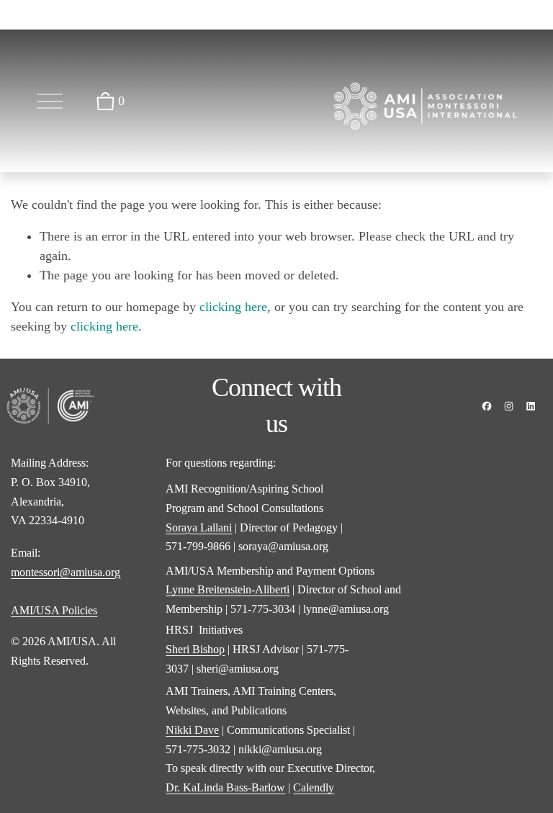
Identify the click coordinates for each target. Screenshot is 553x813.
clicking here (233, 307)
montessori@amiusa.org (65, 572)
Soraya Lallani (199, 527)
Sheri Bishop (195, 649)
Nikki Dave (192, 730)
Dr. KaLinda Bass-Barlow (225, 787)
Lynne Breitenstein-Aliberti (227, 589)
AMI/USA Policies (54, 610)
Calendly (313, 787)
